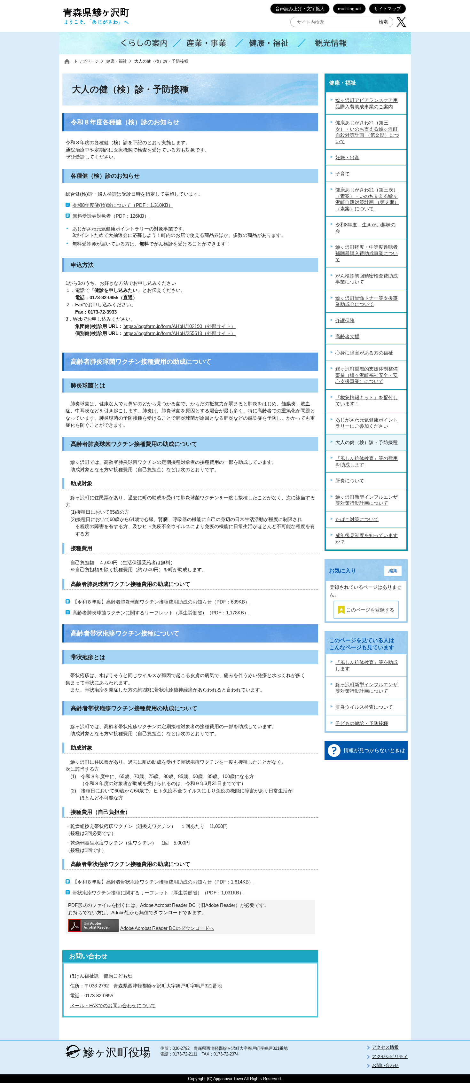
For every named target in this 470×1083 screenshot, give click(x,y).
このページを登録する (370, 609)
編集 (392, 570)
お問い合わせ (385, 1065)
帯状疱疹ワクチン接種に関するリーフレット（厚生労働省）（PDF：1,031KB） (158, 892)
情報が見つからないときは (374, 750)
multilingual (349, 8)
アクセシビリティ (390, 1056)
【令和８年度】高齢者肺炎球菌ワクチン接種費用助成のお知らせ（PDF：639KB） (161, 601)
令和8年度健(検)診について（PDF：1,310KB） (123, 205)
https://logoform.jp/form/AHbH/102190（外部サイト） (179, 326)
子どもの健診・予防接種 (361, 723)
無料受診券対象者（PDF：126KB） (111, 216)
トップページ (86, 61)
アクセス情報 (385, 1047)
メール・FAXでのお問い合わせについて (113, 1005)
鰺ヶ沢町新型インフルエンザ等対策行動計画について (366, 688)
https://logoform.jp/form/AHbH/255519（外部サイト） (179, 333)
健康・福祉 (116, 61)
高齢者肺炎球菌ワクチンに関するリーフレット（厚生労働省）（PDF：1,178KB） (161, 612)
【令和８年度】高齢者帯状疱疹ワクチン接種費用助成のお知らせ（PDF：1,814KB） (163, 881)
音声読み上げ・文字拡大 (300, 8)
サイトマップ (387, 8)
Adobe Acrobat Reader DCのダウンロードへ (167, 928)
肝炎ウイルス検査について (364, 707)
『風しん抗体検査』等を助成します (366, 665)
